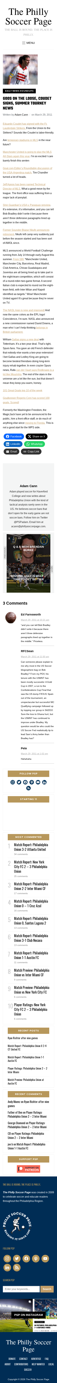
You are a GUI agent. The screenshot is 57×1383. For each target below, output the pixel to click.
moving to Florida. (35, 423)
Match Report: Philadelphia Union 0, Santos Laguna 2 (31, 920)
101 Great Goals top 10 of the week (22, 390)
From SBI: (18, 259)
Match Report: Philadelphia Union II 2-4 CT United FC (27, 1047)
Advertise (36, 1359)
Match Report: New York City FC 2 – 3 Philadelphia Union (30, 866)
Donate (12, 1359)
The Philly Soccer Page (28, 16)
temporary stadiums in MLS (22, 140)
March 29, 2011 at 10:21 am (35, 620)
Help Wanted (38, 1364)
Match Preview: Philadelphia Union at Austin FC (26, 1081)
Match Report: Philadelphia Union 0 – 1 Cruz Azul (31, 903)
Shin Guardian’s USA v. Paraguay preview (26, 205)
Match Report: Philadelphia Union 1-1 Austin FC (31, 955)
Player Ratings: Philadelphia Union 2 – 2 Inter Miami (27, 1070)
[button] (28, 42)
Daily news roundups (19, 91)
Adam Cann (21, 114)
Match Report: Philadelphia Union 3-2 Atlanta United (31, 847)
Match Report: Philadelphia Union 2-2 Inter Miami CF (31, 886)
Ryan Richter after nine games (23, 1038)
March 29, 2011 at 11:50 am (35, 656)
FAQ (46, 1359)
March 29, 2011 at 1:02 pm (34, 753)
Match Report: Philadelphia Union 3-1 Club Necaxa (31, 938)
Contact (23, 1359)
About (8, 1364)
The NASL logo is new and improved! (24, 310)
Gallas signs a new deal (25, 339)
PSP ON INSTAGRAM (28, 1314)
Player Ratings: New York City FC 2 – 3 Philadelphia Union (30, 1009)
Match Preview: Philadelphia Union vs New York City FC (31, 990)
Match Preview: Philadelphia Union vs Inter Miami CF (31, 972)
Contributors (21, 1364)
